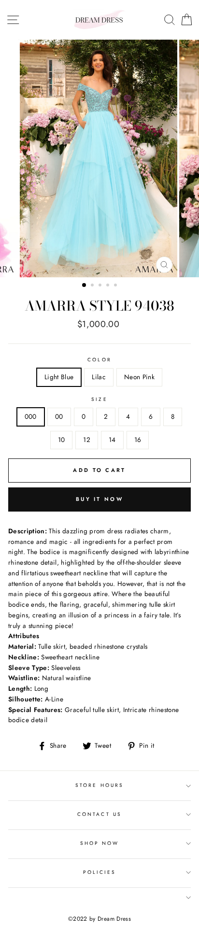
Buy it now (99, 499)
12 (86, 439)
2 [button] (93, 286)
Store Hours (99, 785)
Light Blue (58, 377)
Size (99, 399)
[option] (99, 159)
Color (99, 359)
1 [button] (84, 285)
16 (138, 439)
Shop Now (99, 843)
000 (31, 416)
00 (59, 416)
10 (61, 439)
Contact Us (99, 814)
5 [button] (116, 286)
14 (112, 439)
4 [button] (108, 286)
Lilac (99, 377)
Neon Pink (139, 377)
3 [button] (101, 286)
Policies (99, 872)
